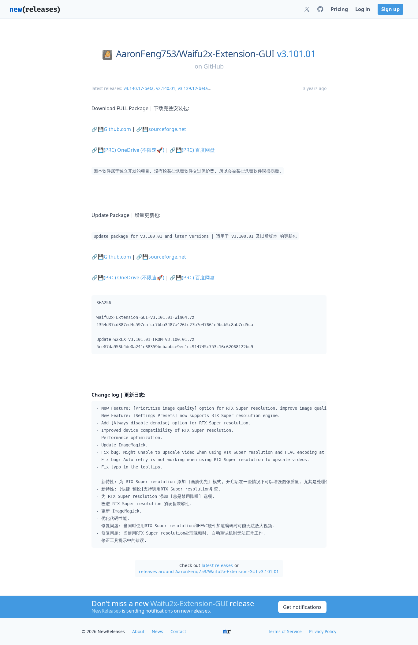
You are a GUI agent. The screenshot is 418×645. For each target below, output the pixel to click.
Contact (178, 631)
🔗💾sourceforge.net (161, 129)
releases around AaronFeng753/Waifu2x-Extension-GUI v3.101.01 (209, 571)
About (138, 631)
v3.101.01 (296, 54)
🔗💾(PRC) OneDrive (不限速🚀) (127, 150)
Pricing (339, 9)
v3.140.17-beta (139, 88)
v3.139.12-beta (193, 88)
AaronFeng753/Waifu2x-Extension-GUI (195, 54)
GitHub (213, 66)
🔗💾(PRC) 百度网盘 (192, 150)
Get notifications (302, 607)
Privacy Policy (322, 631)
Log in (362, 9)
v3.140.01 (165, 88)
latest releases (217, 565)
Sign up (390, 9)
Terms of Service (285, 631)
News (157, 631)
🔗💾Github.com (111, 129)
